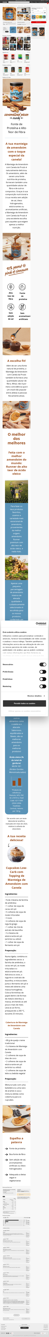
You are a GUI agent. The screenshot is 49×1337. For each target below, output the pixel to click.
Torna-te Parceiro (3, 1327)
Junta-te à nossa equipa (3, 1326)
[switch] (42, 672)
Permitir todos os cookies (24, 703)
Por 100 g (4, 1196)
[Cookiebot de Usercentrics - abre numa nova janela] (35, 623)
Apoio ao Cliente (3, 1329)
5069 (23, 1221)
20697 (23, 1220)
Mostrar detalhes (34, 696)
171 (23, 1224)
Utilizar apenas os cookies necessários (24, 711)
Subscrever (7, 31)
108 (23, 1225)
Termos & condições (3, 1328)
